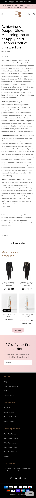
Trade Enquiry (9, 412)
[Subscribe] (30, 362)
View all (18, 330)
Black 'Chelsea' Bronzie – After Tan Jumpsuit (9, 284)
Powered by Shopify (22, 494)
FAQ (5, 391)
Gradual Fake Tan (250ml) (9, 315)
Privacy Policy (9, 421)
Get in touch (9, 395)
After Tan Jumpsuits (11, 443)
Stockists (7, 408)
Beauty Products (10, 456)
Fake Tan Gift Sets (11, 452)
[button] (2, 14)
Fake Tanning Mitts (11, 439)
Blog (5, 382)
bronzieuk (14, 494)
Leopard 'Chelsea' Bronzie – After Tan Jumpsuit (27, 284)
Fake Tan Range (10, 434)
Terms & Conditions (11, 417)
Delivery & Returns (11, 386)
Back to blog (19, 243)
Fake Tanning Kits (10, 447)
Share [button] (6, 56)
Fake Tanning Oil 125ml (27, 315)
